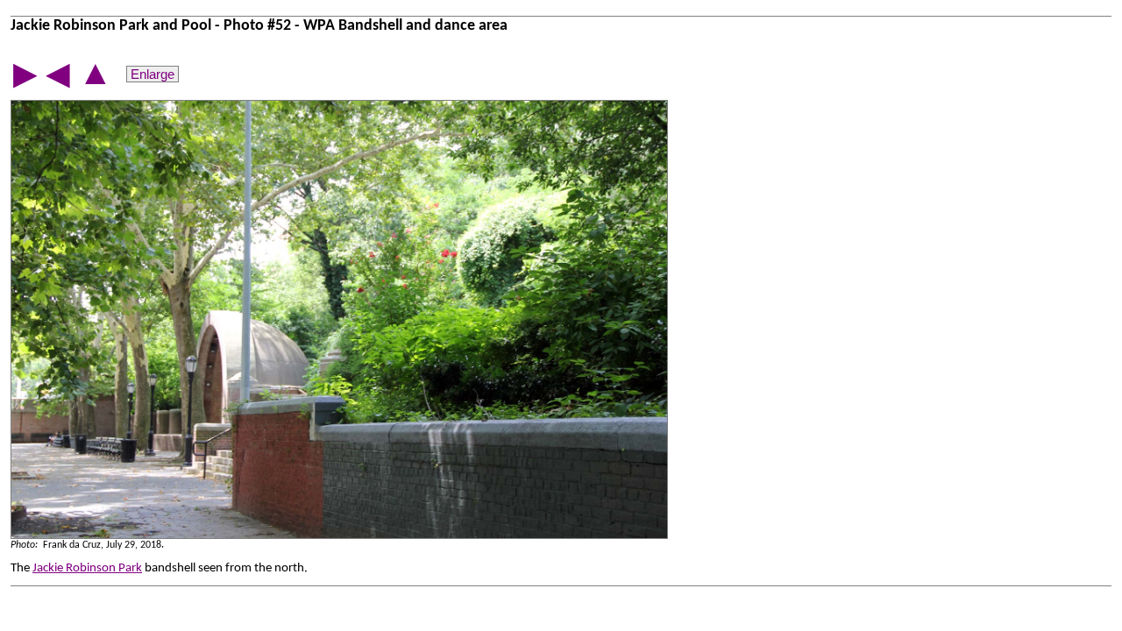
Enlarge (152, 74)
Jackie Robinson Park (87, 568)
